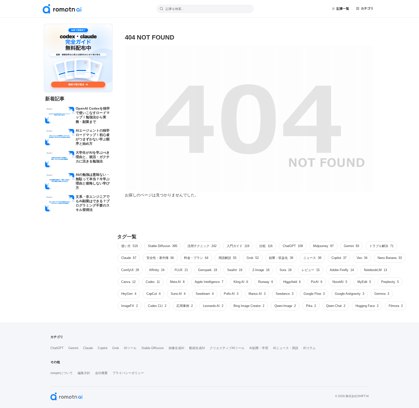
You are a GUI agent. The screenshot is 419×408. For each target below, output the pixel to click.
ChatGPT (57, 348)
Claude (88, 348)
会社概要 (101, 373)
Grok (115, 348)
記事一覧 (343, 8)
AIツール (130, 348)
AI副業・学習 (258, 348)
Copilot (102, 348)
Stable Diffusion (152, 348)
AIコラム (309, 348)
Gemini (73, 348)
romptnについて (61, 373)
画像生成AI (176, 348)
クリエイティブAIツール (227, 348)
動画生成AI (197, 348)
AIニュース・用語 (285, 348)
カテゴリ (367, 8)
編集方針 (84, 373)
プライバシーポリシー (128, 373)
